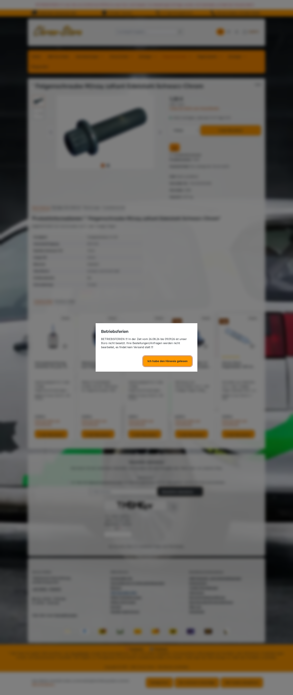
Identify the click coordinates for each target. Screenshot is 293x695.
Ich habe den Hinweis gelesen (168, 361)
